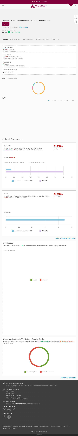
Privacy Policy (66, 426)
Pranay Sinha (24, 27)
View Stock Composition (68, 377)
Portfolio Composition (42, 39)
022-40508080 (10, 392)
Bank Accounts (6, 428)
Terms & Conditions (6, 426)
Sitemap (14, 428)
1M (49, 100)
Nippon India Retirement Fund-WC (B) (18, 20)
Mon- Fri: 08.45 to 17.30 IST (13, 397)
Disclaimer (28, 426)
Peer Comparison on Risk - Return (65, 238)
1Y (61, 100)
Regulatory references (18, 426)
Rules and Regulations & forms (40, 426)
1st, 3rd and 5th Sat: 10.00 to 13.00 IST (16, 399)
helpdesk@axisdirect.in (33, 403)
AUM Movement (15, 39)
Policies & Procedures (55, 426)
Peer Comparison (28, 39)
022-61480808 (10, 393)
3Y (67, 100)
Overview (5, 39)
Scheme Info (55, 39)
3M (55, 100)
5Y (73, 100)
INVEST (6, 24)
